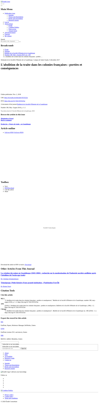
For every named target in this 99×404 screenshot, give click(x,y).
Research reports (14, 20)
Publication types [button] (10, 13)
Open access (12, 29)
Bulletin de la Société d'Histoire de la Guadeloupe (20, 53)
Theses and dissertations (16, 17)
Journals (11, 15)
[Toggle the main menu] (1, 5)
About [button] (7, 24)
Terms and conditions (11, 398)
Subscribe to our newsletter (10, 346)
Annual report (13, 31)
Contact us (8, 360)
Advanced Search (10, 32)
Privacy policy (9, 395)
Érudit (10, 25)
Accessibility (8, 356)
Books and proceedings (16, 18)
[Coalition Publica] (7, 390)
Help (6, 355)
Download (28, 264)
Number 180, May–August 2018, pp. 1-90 (18, 55)
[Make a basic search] (20, 41)
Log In (7, 22)
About (11, 24)
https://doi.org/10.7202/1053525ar (14, 101)
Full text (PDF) (9, 132)
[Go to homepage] (5, 1)
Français (7, 34)
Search (3, 39)
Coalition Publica (14, 27)
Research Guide (9, 358)
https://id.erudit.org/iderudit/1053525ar (16, 97)
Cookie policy (9, 396)
